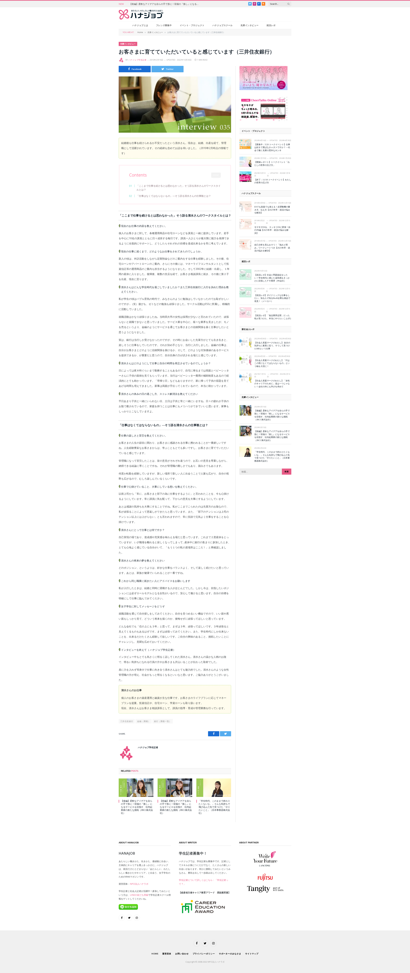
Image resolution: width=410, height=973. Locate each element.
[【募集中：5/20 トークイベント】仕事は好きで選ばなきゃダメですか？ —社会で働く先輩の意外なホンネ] (245, 144)
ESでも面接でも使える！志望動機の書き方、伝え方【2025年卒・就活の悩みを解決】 (272, 210)
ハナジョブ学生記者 (137, 59)
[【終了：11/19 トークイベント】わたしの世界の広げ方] (245, 176)
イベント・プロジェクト (192, 25)
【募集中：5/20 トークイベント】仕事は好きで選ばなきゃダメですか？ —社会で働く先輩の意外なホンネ (272, 147)
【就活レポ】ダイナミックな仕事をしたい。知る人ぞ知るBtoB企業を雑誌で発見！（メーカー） (272, 298)
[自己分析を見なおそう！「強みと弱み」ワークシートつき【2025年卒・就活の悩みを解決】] (245, 244)
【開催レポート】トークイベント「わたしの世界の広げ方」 (272, 163)
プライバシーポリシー (204, 953)
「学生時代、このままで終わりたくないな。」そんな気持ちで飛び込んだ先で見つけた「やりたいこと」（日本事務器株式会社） (214, 807)
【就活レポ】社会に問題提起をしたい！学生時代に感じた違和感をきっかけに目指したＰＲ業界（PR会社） (272, 278)
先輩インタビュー (249, 25)
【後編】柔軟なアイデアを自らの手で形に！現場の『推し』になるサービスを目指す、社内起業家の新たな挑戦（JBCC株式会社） (137, 807)
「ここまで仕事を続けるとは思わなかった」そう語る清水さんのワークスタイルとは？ (178, 187)
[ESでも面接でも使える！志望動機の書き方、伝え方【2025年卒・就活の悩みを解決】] (245, 206)
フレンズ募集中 (164, 25)
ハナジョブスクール (222, 25)
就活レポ (270, 25)
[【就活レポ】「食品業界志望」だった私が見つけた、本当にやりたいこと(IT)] (245, 312)
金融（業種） (143, 721)
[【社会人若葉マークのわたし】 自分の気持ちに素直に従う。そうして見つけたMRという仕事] (245, 342)
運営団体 (166, 953)
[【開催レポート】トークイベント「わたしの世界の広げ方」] (245, 162)
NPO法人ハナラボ (139, 883)
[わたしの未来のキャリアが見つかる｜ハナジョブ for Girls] (141, 14)
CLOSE (216, 175)
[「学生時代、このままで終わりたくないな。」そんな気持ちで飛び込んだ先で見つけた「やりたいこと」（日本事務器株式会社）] (213, 787)
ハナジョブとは (140, 25)
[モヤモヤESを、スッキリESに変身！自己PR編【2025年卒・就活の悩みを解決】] (245, 224)
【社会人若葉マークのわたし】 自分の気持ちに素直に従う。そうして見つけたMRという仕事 (272, 345)
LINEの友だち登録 (139, 894)
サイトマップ (251, 953)
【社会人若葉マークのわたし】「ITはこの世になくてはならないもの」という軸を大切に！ (272, 363)
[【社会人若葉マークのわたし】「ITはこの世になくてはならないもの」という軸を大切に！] (245, 360)
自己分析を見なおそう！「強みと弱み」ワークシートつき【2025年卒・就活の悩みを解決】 (272, 248)
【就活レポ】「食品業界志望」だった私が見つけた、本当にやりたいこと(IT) (272, 317)
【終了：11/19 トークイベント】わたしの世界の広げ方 (272, 181)
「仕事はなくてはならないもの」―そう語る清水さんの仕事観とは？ (173, 195)
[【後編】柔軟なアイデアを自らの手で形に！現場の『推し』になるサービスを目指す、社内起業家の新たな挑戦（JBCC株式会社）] (136, 787)
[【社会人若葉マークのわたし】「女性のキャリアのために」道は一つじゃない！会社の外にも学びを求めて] (245, 377)
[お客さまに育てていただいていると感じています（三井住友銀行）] (175, 104)
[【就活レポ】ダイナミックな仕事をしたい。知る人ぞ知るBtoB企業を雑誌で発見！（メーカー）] (245, 292)
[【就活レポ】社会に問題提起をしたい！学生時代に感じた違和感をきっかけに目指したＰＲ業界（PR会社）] (245, 274)
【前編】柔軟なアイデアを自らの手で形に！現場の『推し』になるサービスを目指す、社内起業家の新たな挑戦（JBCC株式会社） (165, 4)
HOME (155, 953)
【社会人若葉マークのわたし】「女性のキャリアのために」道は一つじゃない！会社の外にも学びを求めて (272, 383)
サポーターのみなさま (230, 953)
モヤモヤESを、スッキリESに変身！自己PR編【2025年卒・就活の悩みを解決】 (272, 230)
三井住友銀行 (126, 721)
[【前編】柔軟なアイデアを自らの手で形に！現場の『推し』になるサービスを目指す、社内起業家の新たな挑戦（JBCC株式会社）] (175, 787)
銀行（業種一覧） (162, 721)
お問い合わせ (182, 953)
